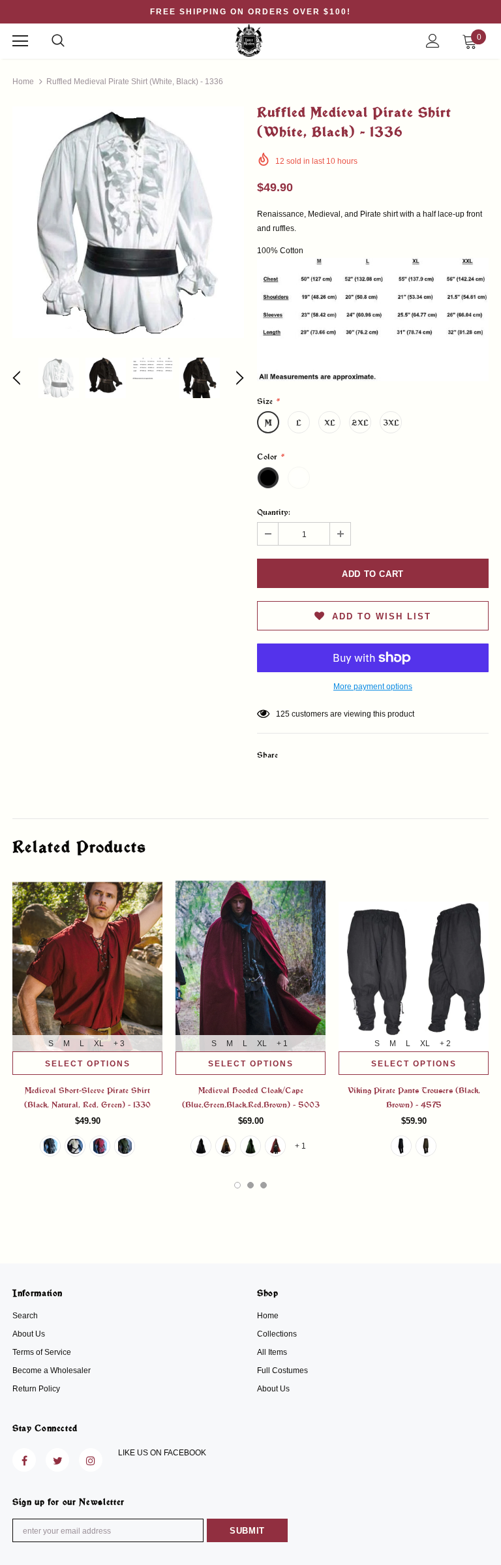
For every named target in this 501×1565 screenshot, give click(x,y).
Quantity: (273, 511)
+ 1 (282, 1043)
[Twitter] (57, 1460)
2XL (360, 422)
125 (283, 714)
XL (329, 422)
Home (23, 81)
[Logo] (248, 40)
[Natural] (75, 1146)
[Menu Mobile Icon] (20, 41)
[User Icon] (433, 41)
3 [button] (263, 1185)
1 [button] (237, 1185)
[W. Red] (100, 1146)
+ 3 (119, 1043)
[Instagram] (90, 1460)
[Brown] (225, 1146)
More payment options (372, 686)
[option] (128, 222)
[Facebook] (24, 1460)
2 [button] (250, 1185)
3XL (391, 422)
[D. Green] (124, 1146)
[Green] (250, 1146)
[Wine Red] (275, 1146)
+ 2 (445, 1043)
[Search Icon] (58, 41)
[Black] (50, 1146)
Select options (87, 1063)
